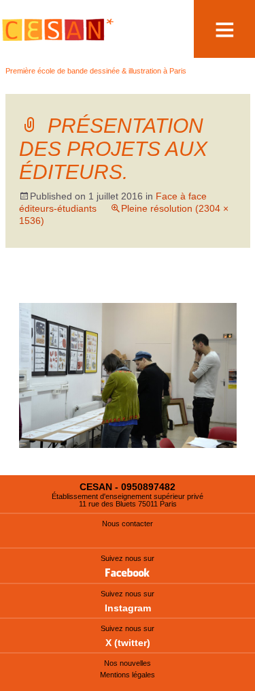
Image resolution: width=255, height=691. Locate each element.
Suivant (206, 289)
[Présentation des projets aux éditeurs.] (128, 375)
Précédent (56, 289)
